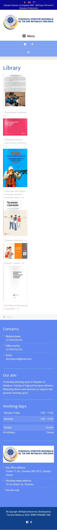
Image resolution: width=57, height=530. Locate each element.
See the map (12, 490)
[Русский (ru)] (34, 2)
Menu (30, 36)
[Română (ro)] (24, 2)
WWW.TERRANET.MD (40, 515)
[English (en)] (29, 2)
